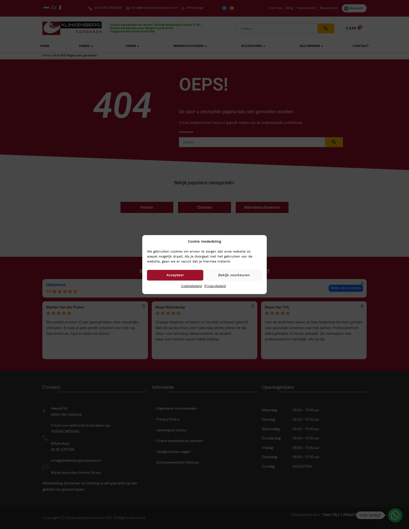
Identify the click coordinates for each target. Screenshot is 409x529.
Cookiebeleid (191, 286)
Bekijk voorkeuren (234, 275)
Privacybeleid (215, 286)
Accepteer (175, 275)
